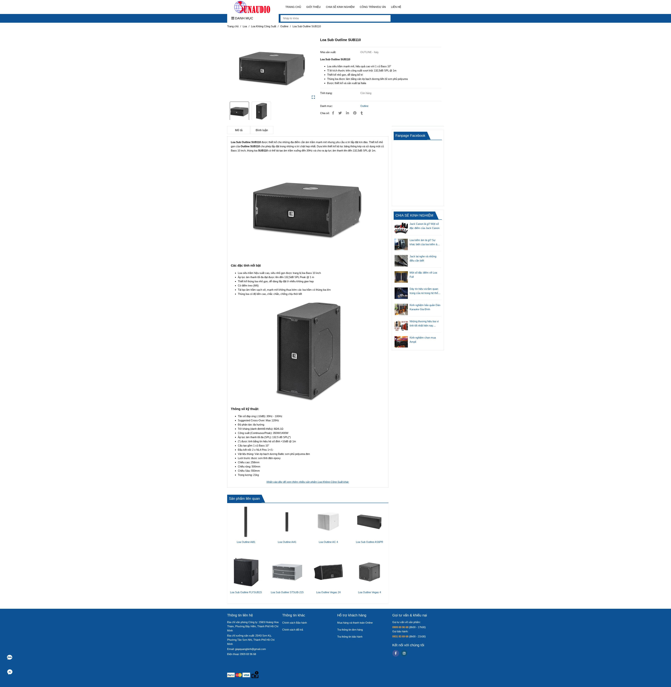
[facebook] (395, 653)
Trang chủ (233, 26)
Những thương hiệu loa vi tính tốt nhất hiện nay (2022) (424, 324)
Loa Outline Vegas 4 (369, 592)
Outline (284, 26)
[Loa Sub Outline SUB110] (252, 7)
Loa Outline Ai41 (287, 541)
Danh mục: (326, 105)
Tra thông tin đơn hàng (350, 629)
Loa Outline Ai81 (246, 541)
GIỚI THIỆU (313, 6)
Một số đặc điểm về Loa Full (423, 274)
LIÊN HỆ (396, 6)
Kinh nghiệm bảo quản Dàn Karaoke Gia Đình (425, 307)
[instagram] (404, 653)
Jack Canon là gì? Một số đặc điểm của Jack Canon (424, 226)
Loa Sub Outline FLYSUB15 (246, 592)
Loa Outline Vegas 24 (328, 592)
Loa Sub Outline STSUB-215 (287, 592)
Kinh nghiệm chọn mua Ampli (423, 339)
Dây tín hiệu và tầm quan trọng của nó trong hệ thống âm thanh (425, 291)
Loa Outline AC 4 (328, 541)
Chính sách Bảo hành (294, 622)
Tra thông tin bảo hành (349, 636)
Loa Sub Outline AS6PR (369, 541)
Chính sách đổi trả (292, 629)
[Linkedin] (347, 113)
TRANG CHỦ (293, 6)
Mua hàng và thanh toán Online (355, 622)
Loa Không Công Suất (263, 26)
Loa (245, 26)
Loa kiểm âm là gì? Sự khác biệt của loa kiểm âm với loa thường (424, 242)
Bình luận (262, 130)
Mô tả (238, 130)
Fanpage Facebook (410, 135)
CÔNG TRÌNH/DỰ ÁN (373, 6)
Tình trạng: (326, 93)
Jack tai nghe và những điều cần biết (423, 258)
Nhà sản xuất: (328, 52)
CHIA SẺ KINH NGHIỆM (340, 6)
